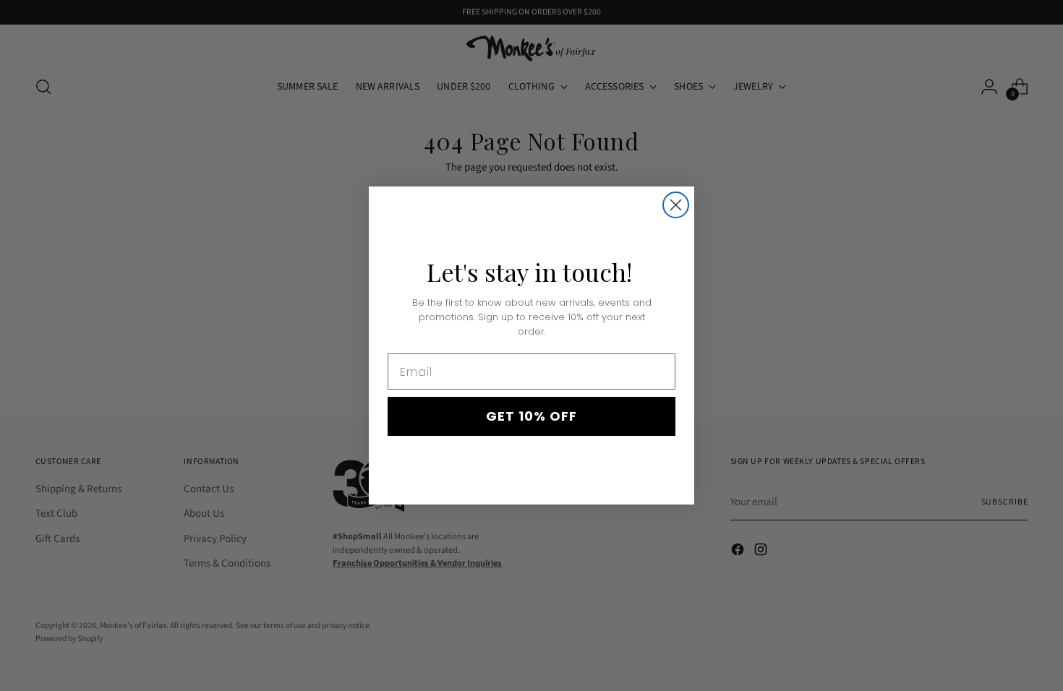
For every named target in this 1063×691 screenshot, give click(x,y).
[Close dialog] (675, 205)
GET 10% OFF (531, 416)
